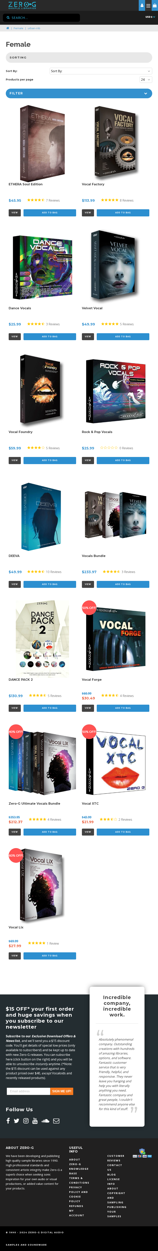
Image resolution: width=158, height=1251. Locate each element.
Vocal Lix (16, 927)
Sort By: (11, 71)
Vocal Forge (92, 679)
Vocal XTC (90, 803)
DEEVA (14, 556)
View (15, 212)
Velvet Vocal (92, 308)
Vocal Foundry (21, 432)
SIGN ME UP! (61, 1091)
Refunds (76, 1206)
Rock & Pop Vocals (97, 432)
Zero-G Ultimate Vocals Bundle (34, 803)
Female (18, 28)
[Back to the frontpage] (8, 28)
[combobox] (41, 18)
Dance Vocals (20, 308)
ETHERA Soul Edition (26, 184)
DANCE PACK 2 (21, 679)
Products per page (19, 79)
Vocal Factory (93, 184)
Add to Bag (50, 212)
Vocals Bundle (94, 556)
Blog (111, 1174)
